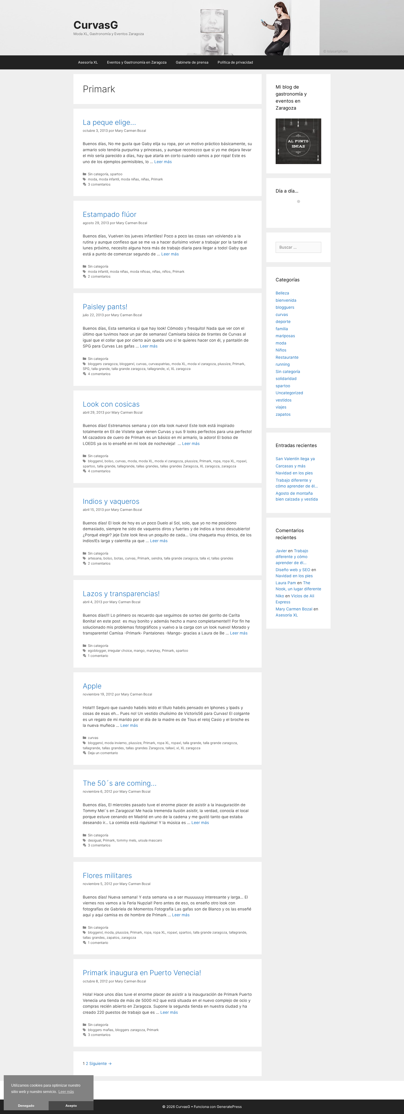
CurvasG (95, 24)
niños (166, 271)
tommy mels (126, 840)
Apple (92, 686)
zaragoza (228, 466)
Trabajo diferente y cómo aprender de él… (292, 556)
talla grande (100, 369)
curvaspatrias (159, 364)
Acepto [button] (71, 1105)
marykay (153, 650)
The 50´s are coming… (120, 783)
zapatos (113, 937)
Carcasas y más (291, 466)
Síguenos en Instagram (301, 212)
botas (118, 558)
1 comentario (98, 656)
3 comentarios (99, 184)
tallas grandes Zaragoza (179, 466)
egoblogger (97, 650)
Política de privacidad (235, 62)
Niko (280, 596)
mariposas (285, 335)
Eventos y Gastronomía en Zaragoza (136, 62)
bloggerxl (126, 364)
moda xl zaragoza (202, 364)
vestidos (284, 400)
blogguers (285, 307)
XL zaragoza (181, 369)
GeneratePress (229, 1106)
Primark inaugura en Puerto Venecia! (142, 972)
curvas (141, 364)
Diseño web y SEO (293, 569)
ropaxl (241, 461)
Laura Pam (286, 582)
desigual (94, 840)
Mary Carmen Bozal (294, 609)
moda (92, 179)
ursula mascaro (150, 840)
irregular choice (120, 650)
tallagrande (156, 369)
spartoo (116, 174)
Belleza (282, 293)
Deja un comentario (103, 753)
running (283, 364)
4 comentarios (99, 374)
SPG (86, 369)
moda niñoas (140, 271)
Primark (157, 179)
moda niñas (130, 179)
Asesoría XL (88, 62)
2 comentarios (99, 276)
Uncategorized (289, 392)
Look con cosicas (111, 404)
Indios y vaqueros (111, 501)
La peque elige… (109, 122)
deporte (283, 321)
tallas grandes (147, 466)
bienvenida (286, 300)
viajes (281, 407)
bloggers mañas (100, 1030)
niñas (145, 179)
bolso (109, 461)
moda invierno (116, 743)
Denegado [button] (26, 1105)
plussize (224, 364)
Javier (281, 550)
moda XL (179, 364)
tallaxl (170, 748)
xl (167, 369)
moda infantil (109, 179)
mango (139, 650)
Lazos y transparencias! (121, 593)
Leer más (66, 1092)
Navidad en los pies (294, 473)
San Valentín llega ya (295, 458)
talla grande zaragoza (128, 369)
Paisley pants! (105, 306)
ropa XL (228, 461)
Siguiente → (100, 1063)
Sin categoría (98, 174)
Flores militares (107, 875)
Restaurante (287, 357)
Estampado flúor (110, 214)
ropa (216, 461)
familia (282, 328)
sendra (156, 558)
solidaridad (286, 378)
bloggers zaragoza (103, 364)
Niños (281, 350)
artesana (94, 558)
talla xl (204, 558)
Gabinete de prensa (192, 62)
